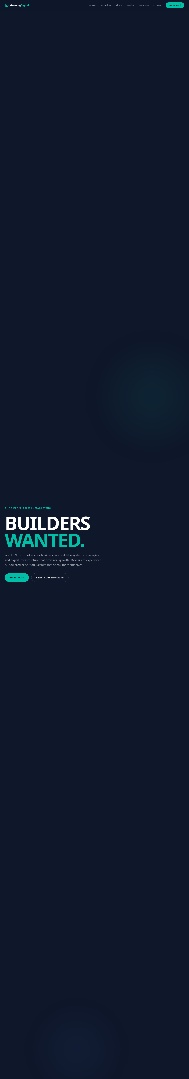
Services (92, 5)
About (119, 5)
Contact (157, 5)
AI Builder (106, 5)
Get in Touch (175, 5)
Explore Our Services (48, 577)
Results (130, 5)
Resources (144, 5)
